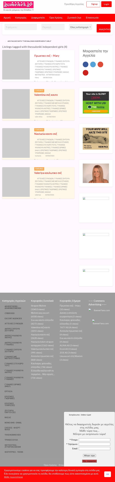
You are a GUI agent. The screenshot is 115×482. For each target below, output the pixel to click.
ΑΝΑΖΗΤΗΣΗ (105, 29)
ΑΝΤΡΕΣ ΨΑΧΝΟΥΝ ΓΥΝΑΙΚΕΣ (13, 344)
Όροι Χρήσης (56, 17)
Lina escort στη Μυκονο (71, 356)
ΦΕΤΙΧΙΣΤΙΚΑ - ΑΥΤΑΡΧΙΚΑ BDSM (47, 75)
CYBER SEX (9, 313)
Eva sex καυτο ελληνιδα (42, 320)
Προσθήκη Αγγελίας (74, 4)
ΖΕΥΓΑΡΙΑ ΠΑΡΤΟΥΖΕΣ (10, 411)
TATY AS (64, 327)
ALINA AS (65, 345)
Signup (94, 4)
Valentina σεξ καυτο (46, 94)
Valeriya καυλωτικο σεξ (48, 172)
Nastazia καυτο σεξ (45, 133)
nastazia (38, 156)
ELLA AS (64, 349)
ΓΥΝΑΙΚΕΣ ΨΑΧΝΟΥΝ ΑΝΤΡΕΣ (47, 67)
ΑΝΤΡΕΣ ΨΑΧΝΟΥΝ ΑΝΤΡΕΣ (13, 337)
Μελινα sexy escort (40, 312)
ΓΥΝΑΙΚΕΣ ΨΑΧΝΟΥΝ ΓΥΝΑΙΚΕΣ (14, 378)
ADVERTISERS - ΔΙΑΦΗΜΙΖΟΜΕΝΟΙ (13, 307)
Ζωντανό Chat (74, 17)
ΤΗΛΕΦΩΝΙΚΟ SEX (13, 435)
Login (106, 4)
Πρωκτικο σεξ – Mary (46, 55)
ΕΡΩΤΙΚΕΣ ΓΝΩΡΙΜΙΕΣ (49, 111)
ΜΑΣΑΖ (66, 72)
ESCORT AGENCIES (13, 318)
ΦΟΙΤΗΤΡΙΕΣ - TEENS (14, 452)
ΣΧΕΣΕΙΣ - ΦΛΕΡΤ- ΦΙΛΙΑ (13, 429)
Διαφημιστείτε (38, 17)
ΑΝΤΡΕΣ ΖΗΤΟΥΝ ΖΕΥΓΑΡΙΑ (12, 330)
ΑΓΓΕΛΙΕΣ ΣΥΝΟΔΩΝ (45, 61)
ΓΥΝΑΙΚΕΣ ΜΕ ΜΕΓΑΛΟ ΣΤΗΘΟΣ (56, 103)
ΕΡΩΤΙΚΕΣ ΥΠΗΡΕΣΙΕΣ (53, 72)
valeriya (38, 195)
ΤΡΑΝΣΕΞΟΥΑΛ (11, 440)
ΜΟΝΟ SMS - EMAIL (13, 423)
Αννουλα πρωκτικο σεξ (42, 356)
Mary (37, 77)
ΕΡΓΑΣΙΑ (8, 391)
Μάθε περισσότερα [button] (13, 477)
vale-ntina (38, 117)
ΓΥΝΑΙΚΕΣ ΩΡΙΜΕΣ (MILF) (13, 385)
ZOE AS (63, 352)
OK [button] (107, 474)
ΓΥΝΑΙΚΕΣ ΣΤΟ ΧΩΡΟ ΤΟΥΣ (54, 64)
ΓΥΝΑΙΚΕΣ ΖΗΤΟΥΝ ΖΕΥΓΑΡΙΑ (13, 350)
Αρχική (7, 17)
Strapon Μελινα (38, 305)
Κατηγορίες (21, 17)
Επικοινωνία (92, 17)
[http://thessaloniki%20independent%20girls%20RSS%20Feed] (68, 46)
